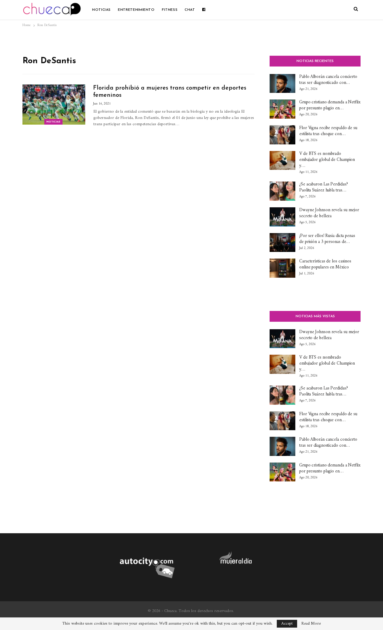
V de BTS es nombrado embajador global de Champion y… (327, 160)
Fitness (169, 10)
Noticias (101, 10)
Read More (311, 624)
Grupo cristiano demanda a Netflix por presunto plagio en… (330, 105)
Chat (190, 10)
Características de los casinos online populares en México (325, 264)
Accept (287, 623)
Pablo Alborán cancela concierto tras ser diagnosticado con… (328, 80)
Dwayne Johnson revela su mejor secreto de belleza (329, 213)
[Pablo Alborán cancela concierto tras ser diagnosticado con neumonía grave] (282, 83)
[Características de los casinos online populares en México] (282, 268)
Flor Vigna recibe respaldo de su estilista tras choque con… (328, 131)
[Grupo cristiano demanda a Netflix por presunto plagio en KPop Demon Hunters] (282, 109)
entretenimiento (136, 10)
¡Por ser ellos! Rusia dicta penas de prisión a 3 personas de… (327, 239)
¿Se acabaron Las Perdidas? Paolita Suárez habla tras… (323, 187)
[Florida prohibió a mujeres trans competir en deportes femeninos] (53, 104)
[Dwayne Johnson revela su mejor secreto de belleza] (282, 216)
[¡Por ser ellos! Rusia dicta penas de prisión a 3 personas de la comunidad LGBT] (282, 242)
